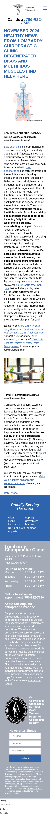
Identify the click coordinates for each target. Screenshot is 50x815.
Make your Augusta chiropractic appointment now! (24, 480)
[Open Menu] (45, 8)
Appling (29, 517)
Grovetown (31, 521)
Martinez (30, 524)
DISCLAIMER (15, 784)
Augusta (12, 531)
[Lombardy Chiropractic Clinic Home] (25, 9)
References (11, 493)
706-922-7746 (31, 21)
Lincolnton (14, 524)
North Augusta (16, 528)
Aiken (11, 517)
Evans (11, 521)
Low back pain (12, 146)
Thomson (30, 528)
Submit (25, 758)
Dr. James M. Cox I (34, 788)
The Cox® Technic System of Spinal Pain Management (23, 343)
